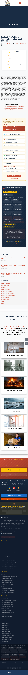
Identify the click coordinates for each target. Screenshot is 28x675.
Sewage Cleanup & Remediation (8, 550)
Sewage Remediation (14, 373)
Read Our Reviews (5, 623)
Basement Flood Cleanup (10, 139)
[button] (19, 3)
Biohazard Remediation (15, 428)
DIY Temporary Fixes (9, 158)
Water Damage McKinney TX (7, 588)
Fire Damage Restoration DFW (8, 546)
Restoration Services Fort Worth (8, 590)
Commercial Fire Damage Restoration (9, 566)
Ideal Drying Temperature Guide (11, 150)
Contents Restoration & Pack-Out (8, 554)
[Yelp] (17, 668)
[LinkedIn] (15, 668)
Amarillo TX (7, 214)
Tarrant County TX (5, 299)
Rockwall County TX (5, 297)
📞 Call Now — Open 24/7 (8, 537)
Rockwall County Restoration (7, 584)
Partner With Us (5, 641)
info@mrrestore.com (7, 533)
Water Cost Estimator (9, 224)
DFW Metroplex (14, 652)
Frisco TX (3, 301)
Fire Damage (17, 216)
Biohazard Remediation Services (8, 552)
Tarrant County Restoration (7, 578)
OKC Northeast (17, 209)
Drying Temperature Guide (7, 637)
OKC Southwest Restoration (7, 602)
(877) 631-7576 (15, 470)
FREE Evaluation (8, 194)
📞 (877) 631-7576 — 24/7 (10, 191)
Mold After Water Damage (10, 155)
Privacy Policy (16, 665)
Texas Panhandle (17, 214)
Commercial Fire (8, 221)
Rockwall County (8, 206)
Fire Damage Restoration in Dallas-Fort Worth (14, 106)
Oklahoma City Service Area (11, 171)
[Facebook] (8, 668)
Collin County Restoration (7, 580)
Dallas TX (6, 199)
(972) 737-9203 (16, 531)
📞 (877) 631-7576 (14, 178)
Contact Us (11, 665)
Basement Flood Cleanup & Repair (8, 560)
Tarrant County (17, 202)
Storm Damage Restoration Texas (8, 548)
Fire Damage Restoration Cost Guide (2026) (13, 108)
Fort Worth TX (7, 202)
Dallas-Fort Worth (10, 326)
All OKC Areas (17, 211)
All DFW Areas (18, 206)
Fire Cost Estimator (9, 226)
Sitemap (6, 665)
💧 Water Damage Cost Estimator (14, 495)
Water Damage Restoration (15, 355)
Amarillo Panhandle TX (6, 283)
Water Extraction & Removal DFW (12, 137)
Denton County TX (5, 289)
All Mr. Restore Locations (7, 616)
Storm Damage (8, 219)
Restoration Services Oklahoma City (9, 600)
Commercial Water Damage (11, 145)
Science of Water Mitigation (11, 152)
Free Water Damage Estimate (20, 672)
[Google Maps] (20, 668)
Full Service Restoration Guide (11, 161)
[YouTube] (13, 668)
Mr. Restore (7, 662)
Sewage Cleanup (18, 219)
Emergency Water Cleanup (10, 142)
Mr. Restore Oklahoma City (7, 606)
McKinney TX (15, 199)
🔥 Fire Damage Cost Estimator (14, 499)
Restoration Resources (6, 633)
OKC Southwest (8, 211)
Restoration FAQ (8, 163)
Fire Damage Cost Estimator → (12, 129)
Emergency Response (14, 659)
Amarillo (21, 326)
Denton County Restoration (7, 582)
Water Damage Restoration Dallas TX (9, 576)
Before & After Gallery (6, 631)
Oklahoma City (7, 209)
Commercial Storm (19, 221)
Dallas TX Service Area (10, 168)
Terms (21, 665)
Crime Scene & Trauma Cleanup (8, 568)
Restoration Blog (5, 629)
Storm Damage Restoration (15, 411)
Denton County (17, 204)
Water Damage (7, 216)
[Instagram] (10, 668)
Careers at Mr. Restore (6, 639)
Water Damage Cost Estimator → (12, 126)
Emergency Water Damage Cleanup (9, 562)
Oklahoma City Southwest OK (8, 295)
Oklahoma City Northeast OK (7, 293)
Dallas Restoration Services (10, 109)
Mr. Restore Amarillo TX (6, 610)
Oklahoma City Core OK (6, 291)
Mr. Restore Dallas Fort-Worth (8, 592)
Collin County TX (5, 285)
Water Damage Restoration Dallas (12, 134)
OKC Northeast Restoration (7, 604)
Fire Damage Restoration (14, 390)
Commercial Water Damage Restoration (10, 564)
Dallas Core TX (4, 287)
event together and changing (19, 96)
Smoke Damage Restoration (7, 556)
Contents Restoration (14, 448)
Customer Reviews (5, 625)
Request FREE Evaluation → (14, 175)
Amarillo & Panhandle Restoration (8, 612)
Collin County (7, 204)
